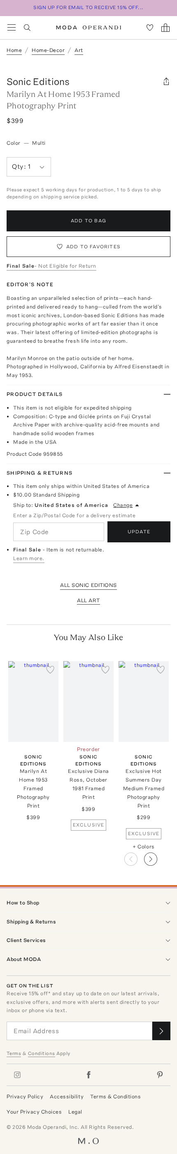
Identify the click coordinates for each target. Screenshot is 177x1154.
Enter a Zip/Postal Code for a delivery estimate (74, 515)
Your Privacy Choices (34, 1112)
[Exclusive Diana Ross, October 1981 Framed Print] (88, 701)
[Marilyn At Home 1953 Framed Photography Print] (33, 701)
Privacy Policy (25, 1096)
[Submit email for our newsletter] (161, 1031)
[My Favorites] (150, 28)
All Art (88, 600)
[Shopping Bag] (165, 28)
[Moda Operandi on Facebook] (88, 1075)
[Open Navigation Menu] (11, 28)
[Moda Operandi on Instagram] (17, 1075)
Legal (75, 1112)
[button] (157, 856)
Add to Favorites (93, 247)
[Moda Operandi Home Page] (89, 28)
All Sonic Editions (88, 585)
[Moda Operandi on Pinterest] (160, 1075)
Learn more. (28, 558)
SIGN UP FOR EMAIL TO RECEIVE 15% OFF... (88, 7)
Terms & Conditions (115, 1096)
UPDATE (139, 532)
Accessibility (67, 1096)
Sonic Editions (38, 81)
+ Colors (143, 846)
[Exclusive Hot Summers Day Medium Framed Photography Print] (144, 701)
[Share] (166, 82)
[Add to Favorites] (50, 669)
